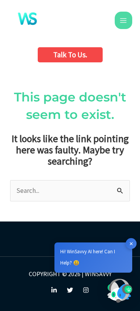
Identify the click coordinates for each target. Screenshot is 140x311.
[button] (70, 54)
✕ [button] (131, 243)
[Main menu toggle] (124, 20)
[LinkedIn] (54, 290)
